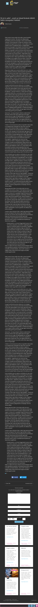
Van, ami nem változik (11, 526)
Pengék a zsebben (10, 548)
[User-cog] (37, 606)
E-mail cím (19, 509)
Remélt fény (9, 580)
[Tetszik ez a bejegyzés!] (5, 473)
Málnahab (23, 548)
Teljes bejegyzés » (9, 537)
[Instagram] (32, 606)
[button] (7, 3)
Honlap (19, 513)
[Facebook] (29, 606)
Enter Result (19, 517)
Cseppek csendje (25, 526)
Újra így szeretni (25, 570)
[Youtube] (34, 606)
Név (19, 505)
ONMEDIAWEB (33, 600)
